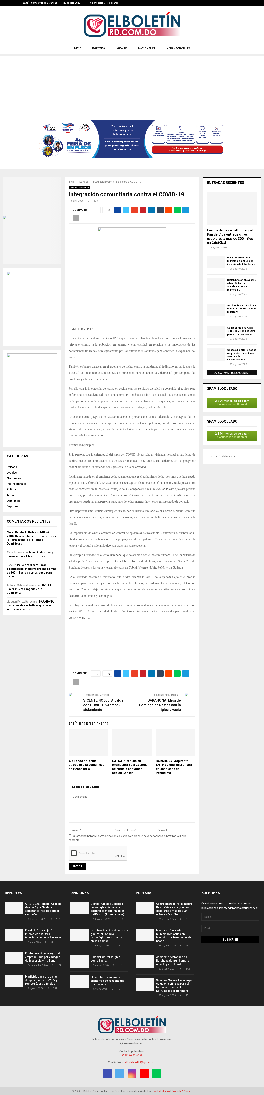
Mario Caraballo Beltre (21, 532)
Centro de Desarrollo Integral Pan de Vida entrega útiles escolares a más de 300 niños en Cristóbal (230, 236)
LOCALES (121, 48)
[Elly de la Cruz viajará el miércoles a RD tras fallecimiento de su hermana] (14, 935)
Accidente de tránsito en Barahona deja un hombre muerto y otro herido (172, 960)
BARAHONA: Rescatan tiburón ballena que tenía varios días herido (30, 605)
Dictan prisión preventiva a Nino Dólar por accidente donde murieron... (241, 284)
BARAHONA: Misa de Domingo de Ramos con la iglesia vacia (160, 705)
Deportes (12, 506)
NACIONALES (146, 48)
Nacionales (14, 478)
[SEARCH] (253, 456)
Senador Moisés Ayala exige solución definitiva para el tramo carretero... (242, 331)
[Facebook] (228, 3)
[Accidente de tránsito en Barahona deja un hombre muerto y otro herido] (216, 310)
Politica (11, 489)
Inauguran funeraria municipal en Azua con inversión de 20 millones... (242, 261)
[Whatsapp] (244, 3)
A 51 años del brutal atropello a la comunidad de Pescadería (86, 765)
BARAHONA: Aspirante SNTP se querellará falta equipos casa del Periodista (174, 767)
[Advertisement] (132, 83)
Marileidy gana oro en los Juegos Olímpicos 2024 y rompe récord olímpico (41, 980)
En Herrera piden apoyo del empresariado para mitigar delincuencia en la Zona (42, 957)
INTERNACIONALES (177, 48)
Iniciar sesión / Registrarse (103, 3)
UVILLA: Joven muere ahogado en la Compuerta (29, 589)
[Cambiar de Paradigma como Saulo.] (79, 961)
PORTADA (98, 48)
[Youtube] (240, 3)
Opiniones (84, 188)
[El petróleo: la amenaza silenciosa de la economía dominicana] (79, 981)
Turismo (12, 495)
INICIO (77, 48)
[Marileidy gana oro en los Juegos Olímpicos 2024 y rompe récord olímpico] (14, 981)
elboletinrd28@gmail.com (140, 1062)
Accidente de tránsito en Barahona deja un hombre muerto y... (242, 308)
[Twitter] (232, 3)
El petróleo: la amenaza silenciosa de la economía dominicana (107, 981)
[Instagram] (236, 3)
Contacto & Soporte (182, 1091)
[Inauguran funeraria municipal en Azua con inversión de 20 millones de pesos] (216, 262)
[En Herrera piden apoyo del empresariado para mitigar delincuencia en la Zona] (14, 958)
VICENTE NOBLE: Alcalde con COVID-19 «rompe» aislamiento (103, 705)
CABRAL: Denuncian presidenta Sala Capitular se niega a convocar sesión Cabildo (130, 767)
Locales (73, 188)
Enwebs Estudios (161, 1091)
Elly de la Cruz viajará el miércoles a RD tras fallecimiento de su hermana (43, 934)
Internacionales (17, 483)
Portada (12, 467)
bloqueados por (232, 402)
